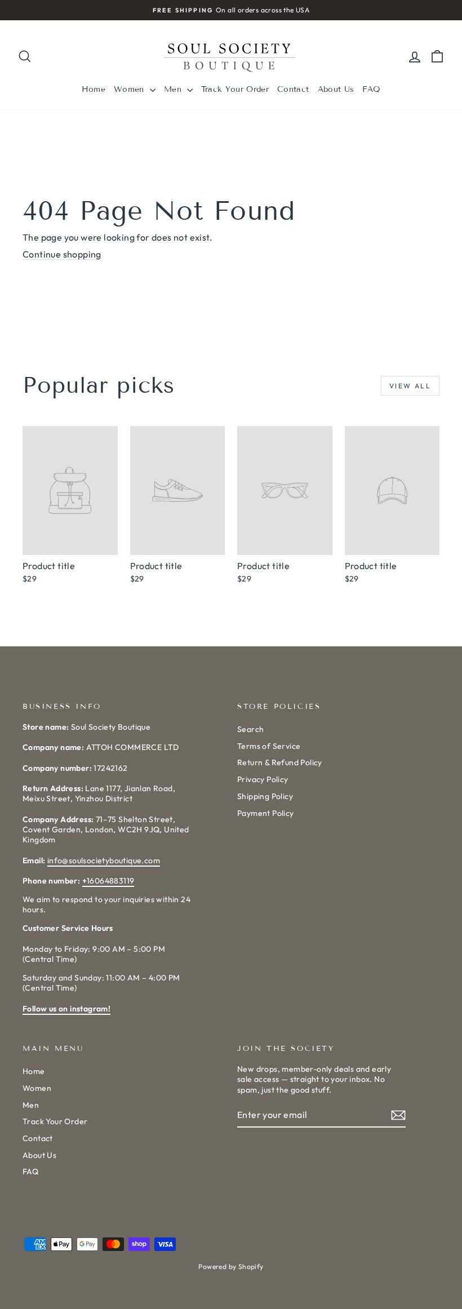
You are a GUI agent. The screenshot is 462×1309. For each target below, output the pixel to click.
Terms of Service (268, 746)
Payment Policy (265, 813)
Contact (293, 89)
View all (410, 385)
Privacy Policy (262, 779)
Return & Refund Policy (279, 762)
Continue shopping (62, 254)
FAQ (371, 89)
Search (250, 729)
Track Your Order (235, 89)
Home (93, 89)
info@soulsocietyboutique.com (103, 860)
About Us (336, 89)
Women (130, 89)
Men (174, 89)
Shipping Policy (265, 796)
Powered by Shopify (230, 1266)
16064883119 (108, 881)
